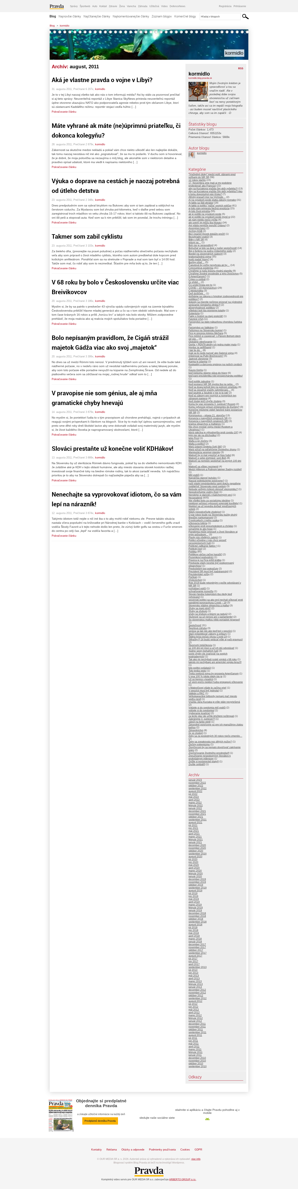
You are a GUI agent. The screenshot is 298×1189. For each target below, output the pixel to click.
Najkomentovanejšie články (131, 16)
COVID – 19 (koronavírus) (203, 287)
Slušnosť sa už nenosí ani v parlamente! (211, 616)
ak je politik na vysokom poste (205, 214)
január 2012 (195, 1021)
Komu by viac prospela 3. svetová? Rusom (212, 404)
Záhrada (142, 6)
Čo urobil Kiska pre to (200, 285)
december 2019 (197, 879)
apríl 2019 (194, 902)
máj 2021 (194, 831)
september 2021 (198, 819)
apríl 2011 (194, 1046)
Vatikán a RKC (197, 693)
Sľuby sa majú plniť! (200, 608)
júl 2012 (193, 1004)
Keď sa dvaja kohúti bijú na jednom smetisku (213, 387)
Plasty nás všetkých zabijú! (203, 537)
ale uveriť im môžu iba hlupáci (205, 222)
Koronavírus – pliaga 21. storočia (207, 415)
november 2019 (197, 882)
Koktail (103, 6)
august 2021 (195, 822)
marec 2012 (195, 1015)
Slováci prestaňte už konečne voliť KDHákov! (112, 448)
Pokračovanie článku (64, 111)
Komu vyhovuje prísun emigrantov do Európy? (214, 407)
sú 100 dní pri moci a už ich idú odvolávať (211, 648)
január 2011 (195, 1055)
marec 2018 (195, 938)
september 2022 (198, 788)
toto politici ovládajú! (200, 668)
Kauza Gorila (196, 370)
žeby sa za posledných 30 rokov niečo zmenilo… (215, 736)
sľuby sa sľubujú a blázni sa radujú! (208, 614)
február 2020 (196, 873)
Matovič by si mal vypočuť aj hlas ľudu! (210, 455)
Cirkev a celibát (197, 279)
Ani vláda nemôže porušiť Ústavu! (207, 225)
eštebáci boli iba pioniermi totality (207, 310)
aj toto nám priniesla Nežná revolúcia (209, 208)
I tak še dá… (195, 350)
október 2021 (196, 816)
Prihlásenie (240, 6)
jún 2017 (193, 961)
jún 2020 (193, 862)
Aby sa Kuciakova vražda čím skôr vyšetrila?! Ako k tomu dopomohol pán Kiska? (215, 193)
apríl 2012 (194, 1012)
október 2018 (196, 919)
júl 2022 (193, 794)
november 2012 (197, 992)
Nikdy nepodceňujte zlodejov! (205, 512)
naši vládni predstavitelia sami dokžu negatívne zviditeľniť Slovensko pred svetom (215, 485)
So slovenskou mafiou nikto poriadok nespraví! (214, 619)
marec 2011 (195, 1049)
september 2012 (198, 998)
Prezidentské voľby (199, 574)
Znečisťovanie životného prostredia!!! (209, 753)
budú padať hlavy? (199, 259)
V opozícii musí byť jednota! (204, 690)
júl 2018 (193, 927)
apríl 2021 (194, 833)
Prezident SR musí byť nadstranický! (208, 571)
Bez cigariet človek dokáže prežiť (207, 234)
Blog (52, 16)
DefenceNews (177, 6)
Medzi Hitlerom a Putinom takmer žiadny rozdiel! (215, 469)
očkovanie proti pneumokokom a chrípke (211, 526)
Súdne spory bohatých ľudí (203, 651)
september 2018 (198, 921)
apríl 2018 (194, 936)
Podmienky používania (162, 1149)
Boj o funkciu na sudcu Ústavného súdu (210, 251)
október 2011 (196, 1029)
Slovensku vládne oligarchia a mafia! (209, 605)
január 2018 (195, 941)
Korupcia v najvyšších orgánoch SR (208, 418)
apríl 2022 (194, 799)
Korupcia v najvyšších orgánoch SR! (208, 421)
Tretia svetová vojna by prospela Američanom (214, 673)
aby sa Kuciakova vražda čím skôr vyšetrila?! (213, 188)
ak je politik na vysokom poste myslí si (209, 217)
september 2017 (198, 953)
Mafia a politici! (197, 443)
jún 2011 (193, 1040)
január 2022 (195, 808)
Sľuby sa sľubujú (198, 611)
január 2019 (195, 910)
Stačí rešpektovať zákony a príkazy (208, 633)
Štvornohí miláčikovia (200, 645)
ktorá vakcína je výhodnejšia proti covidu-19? (213, 432)
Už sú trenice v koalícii (201, 679)
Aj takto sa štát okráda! (201, 202)
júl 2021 (193, 825)
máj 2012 (194, 1009)
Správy (74, 6)
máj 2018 (194, 933)
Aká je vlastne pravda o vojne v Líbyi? (102, 80)
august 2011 (195, 1035)
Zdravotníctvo (196, 730)
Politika (193, 551)
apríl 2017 (194, 964)
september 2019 (198, 887)
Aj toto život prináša (199, 211)
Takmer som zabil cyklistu (87, 236)
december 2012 (197, 989)
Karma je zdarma (198, 361)
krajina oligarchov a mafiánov (205, 424)
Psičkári (193, 577)
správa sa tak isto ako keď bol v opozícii (210, 631)
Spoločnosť (195, 625)
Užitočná (154, 6)
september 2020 (198, 853)
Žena (122, 6)
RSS (240, 68)
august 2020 (195, 856)
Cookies (185, 1149)
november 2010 (197, 1060)
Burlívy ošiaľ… (197, 262)
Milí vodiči (194, 475)
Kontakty (96, 1149)
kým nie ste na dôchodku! (203, 435)
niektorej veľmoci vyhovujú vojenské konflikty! (214, 503)
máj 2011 (194, 1043)
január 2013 (195, 987)
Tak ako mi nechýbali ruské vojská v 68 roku (213, 659)
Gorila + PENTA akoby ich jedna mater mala (213, 344)
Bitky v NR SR (196, 239)
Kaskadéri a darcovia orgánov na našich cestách (215, 364)
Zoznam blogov (162, 16)
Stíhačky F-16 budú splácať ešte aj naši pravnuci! (216, 639)
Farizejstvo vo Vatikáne (201, 327)
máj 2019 (194, 899)
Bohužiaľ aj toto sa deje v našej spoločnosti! (213, 248)
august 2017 (195, 955)
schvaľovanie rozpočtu (201, 591)
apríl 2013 (194, 978)
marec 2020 (195, 870)
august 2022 (195, 791)
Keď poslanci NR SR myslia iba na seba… (212, 384)
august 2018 (195, 924)
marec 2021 (195, 836)
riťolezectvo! (195, 580)
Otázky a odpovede (132, 1149)
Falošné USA (196, 319)
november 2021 (197, 814)
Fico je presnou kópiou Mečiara (206, 333)
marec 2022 (195, 802)
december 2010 (197, 1058)
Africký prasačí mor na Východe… (207, 197)
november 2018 (197, 916)
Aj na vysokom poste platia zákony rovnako (212, 200)
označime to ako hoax (201, 529)
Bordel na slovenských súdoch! (206, 253)
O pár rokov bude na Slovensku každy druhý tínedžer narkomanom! (213, 516)
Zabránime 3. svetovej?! (202, 719)
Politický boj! (195, 548)
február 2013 (196, 984)
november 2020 (197, 848)
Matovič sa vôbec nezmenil (203, 466)
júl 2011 (193, 1038)
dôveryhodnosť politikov (202, 307)
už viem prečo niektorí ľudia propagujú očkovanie (216, 682)
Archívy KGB (195, 231)
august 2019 (195, 890)
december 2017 (197, 944)
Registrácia (225, 6)
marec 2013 (195, 981)
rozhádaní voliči (197, 588)
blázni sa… (195, 242)
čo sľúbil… (194, 282)
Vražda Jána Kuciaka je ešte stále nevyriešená (214, 702)
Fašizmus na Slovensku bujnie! (206, 330)
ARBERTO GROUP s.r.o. (182, 1179)
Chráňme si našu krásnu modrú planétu (210, 270)
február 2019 (196, 907)
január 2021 (195, 842)
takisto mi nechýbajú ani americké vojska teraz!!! (215, 662)
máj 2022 (194, 797)
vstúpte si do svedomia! (201, 710)
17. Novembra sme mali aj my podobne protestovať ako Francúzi (210, 184)
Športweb (85, 6)
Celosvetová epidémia (201, 268)
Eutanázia (194, 313)
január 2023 (195, 780)
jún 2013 (193, 972)
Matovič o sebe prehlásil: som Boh (207, 458)
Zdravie (113, 6)
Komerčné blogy (185, 16)
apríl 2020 (194, 867)
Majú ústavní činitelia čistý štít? (205, 446)
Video (164, 6)
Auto (94, 6)
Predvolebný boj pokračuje (203, 568)
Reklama (111, 1149)
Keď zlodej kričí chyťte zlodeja (205, 401)
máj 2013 (194, 975)
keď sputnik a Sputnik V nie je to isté (208, 392)
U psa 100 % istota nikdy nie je (205, 676)
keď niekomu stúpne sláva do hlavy (208, 373)
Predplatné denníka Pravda (100, 1121)
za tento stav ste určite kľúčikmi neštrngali (211, 716)
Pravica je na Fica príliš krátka (205, 560)
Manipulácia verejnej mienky (204, 452)
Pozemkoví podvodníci (201, 557)
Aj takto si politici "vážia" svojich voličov (210, 205)
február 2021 (196, 839)
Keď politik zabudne (199, 381)
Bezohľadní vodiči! (199, 236)
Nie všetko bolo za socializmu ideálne (209, 500)
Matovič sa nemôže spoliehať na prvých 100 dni (215, 460)
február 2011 (196, 1052)
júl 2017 (193, 958)
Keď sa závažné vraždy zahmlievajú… (209, 390)
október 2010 (196, 1063)
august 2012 (195, 1001)
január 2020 (195, 876)
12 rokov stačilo (197, 180)
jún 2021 (193, 828)
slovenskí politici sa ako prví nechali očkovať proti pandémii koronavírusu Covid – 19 (216, 601)
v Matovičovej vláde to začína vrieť (207, 687)
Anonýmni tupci (197, 228)
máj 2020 (194, 865)
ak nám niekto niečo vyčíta (203, 219)
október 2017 (196, 950)
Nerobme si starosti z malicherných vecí (210, 495)
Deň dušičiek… (197, 293)
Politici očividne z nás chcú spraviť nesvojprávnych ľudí (207, 542)
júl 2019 (193, 893)
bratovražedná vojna (200, 256)
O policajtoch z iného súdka (204, 520)
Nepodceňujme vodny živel (204, 492)
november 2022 (197, 782)
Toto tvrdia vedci (197, 670)
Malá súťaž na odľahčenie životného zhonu (212, 449)
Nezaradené (195, 497)
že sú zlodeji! (196, 733)
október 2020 (196, 850)
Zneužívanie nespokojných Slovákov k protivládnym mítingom (210, 757)
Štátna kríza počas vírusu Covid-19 (208, 636)
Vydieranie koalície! (199, 713)
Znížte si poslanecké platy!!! (204, 761)
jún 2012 (193, 1006)
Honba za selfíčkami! (200, 347)
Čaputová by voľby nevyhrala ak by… (209, 265)
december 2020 (197, 845)
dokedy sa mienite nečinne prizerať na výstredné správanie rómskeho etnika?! (215, 303)
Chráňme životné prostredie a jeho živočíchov (214, 273)
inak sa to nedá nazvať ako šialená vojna (211, 353)
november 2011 (197, 1026)
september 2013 (198, 967)
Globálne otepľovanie (200, 341)
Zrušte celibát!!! (197, 764)
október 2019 (196, 884)
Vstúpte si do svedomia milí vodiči (207, 707)
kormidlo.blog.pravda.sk (200, 78)
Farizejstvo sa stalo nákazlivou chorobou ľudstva (215, 321)
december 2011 (197, 1023)
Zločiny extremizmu (199, 744)
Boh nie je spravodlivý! (201, 245)
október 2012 (196, 995)
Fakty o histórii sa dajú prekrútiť (206, 316)
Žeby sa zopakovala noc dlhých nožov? (210, 741)
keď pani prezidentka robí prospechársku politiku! (216, 375)
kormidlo (64, 25)
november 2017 (197, 947)
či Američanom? (197, 276)
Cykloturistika (196, 290)
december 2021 (197, 811)
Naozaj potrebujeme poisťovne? (206, 480)
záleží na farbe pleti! (200, 721)
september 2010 (198, 1066)
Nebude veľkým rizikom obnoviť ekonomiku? (213, 489)
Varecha (131, 6)
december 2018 (197, 913)
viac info (195, 1159)
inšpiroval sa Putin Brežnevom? (206, 356)
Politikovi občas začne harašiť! (205, 554)
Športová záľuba (198, 628)
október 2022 (196, 785)
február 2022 (196, 805)
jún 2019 (193, 896)
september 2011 (197, 1032)
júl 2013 (193, 970)
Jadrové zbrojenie (198, 358)
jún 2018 (193, 930)
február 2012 (196, 1018)
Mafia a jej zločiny (198, 441)
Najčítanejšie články (97, 16)
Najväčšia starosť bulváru (203, 477)
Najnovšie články (70, 16)
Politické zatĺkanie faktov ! (203, 546)
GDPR (198, 1149)
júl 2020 (193, 859)
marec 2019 (195, 904)
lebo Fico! (194, 438)
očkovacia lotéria (198, 523)
